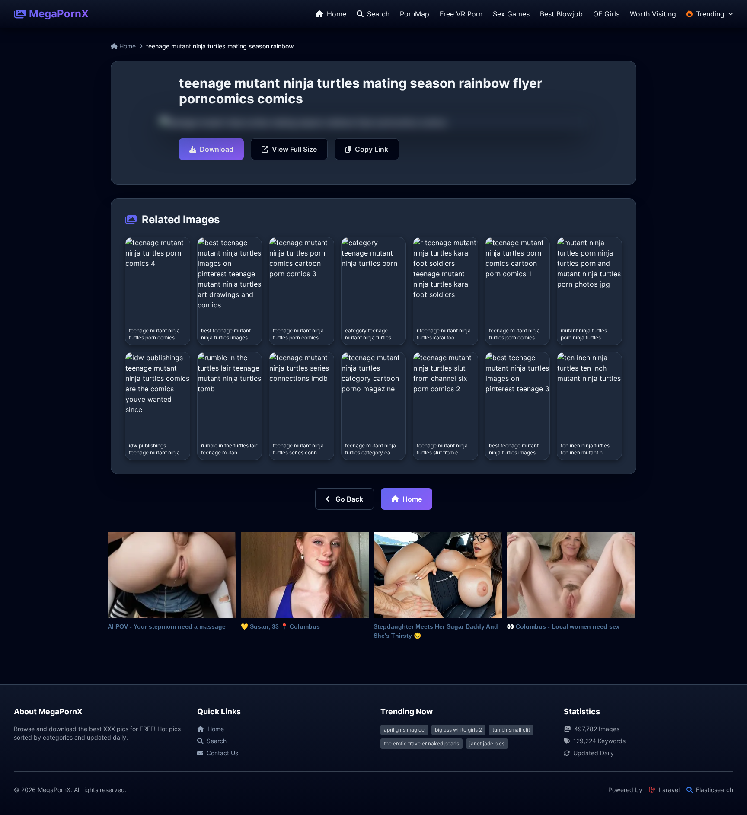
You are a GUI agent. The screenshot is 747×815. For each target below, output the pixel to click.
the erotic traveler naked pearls (421, 743)
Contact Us (222, 753)
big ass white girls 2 (458, 729)
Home (127, 46)
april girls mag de (404, 729)
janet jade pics (486, 743)
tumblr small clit (511, 729)
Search (217, 741)
